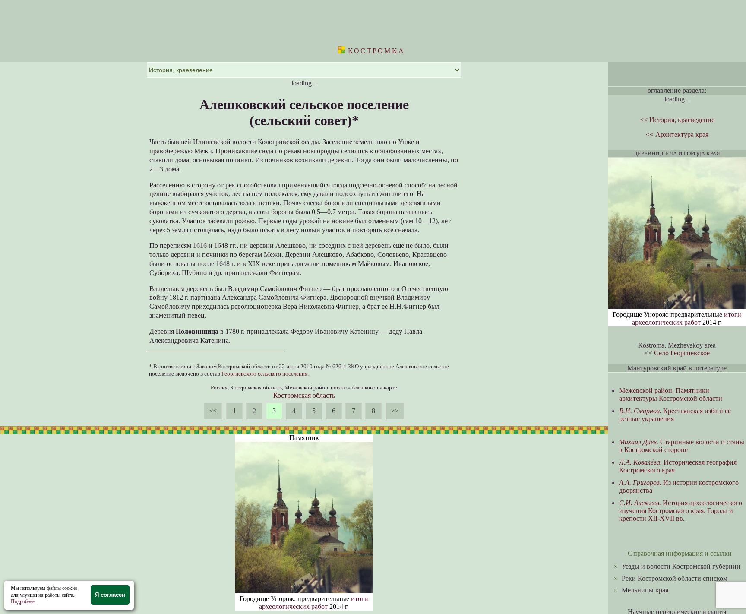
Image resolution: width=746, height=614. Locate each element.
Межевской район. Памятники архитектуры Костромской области (670, 394)
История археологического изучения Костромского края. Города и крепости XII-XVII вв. (680, 510)
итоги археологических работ (313, 602)
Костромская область (304, 395)
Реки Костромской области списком (674, 578)
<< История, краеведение (677, 119)
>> (395, 411)
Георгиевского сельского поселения (264, 373)
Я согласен (110, 595)
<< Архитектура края (677, 134)
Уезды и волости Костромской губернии (681, 566)
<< (213, 411)
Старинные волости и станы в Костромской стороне (681, 445)
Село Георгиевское (682, 353)
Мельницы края (645, 590)
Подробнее (23, 601)
